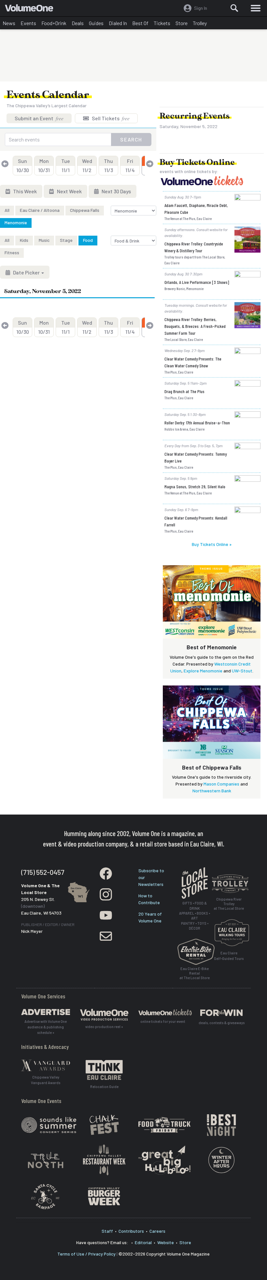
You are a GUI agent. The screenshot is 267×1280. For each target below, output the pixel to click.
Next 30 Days (116, 191)
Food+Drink (53, 23)
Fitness (12, 252)
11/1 (65, 165)
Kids (24, 240)
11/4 (130, 165)
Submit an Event (39, 118)
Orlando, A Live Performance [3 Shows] (196, 282)
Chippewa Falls (84, 210)
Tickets (162, 23)
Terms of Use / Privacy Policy (86, 1254)
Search (131, 139)
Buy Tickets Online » (212, 544)
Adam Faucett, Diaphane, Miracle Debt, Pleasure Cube (196, 208)
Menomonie (16, 222)
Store (182, 23)
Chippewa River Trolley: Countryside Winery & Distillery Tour (193, 247)
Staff (107, 1231)
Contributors (131, 1231)
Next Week (69, 191)
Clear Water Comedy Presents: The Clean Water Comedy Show (192, 362)
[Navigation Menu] (255, 8)
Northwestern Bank (211, 790)
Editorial (143, 1242)
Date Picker (26, 272)
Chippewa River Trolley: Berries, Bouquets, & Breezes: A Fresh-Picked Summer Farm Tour (195, 326)
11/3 (108, 165)
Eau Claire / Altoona (40, 210)
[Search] (234, 8)
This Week (24, 191)
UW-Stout (242, 670)
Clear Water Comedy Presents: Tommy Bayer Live (195, 457)
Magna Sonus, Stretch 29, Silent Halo (194, 486)
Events (28, 23)
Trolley (200, 23)
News (9, 23)
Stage (66, 240)
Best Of (140, 23)
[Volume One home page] (32, 9)
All (7, 210)
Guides (96, 23)
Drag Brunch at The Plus (184, 391)
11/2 (87, 165)
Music (44, 240)
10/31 (44, 165)
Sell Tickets (110, 118)
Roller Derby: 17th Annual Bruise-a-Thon (197, 422)
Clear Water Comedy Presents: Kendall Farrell (195, 521)
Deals (78, 23)
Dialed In (118, 23)
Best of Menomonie (212, 647)
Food (88, 240)
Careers (157, 1231)
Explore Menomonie (203, 670)
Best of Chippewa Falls (211, 767)
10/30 (22, 165)
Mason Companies (221, 784)
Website (165, 1242)
